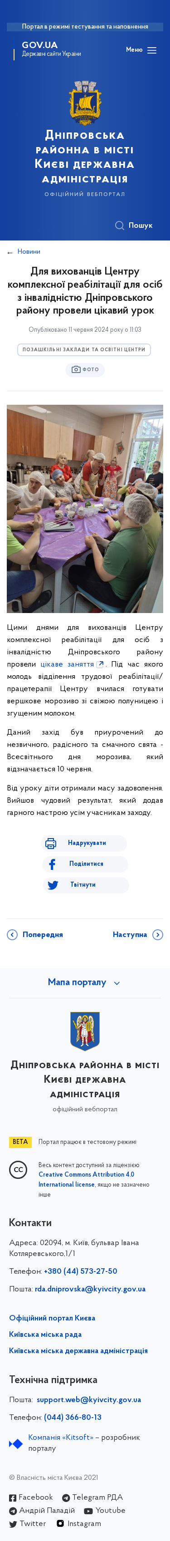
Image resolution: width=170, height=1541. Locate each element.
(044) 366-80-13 (73, 1418)
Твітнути (83, 885)
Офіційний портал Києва (52, 1319)
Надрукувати (87, 843)
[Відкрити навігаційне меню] (151, 50)
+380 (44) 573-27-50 (80, 1272)
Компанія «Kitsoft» (60, 1438)
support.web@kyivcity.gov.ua (89, 1400)
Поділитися (86, 864)
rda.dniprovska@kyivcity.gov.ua (90, 1290)
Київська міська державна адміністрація (78, 1351)
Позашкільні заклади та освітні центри (84, 350)
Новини (29, 251)
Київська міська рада (45, 1335)
